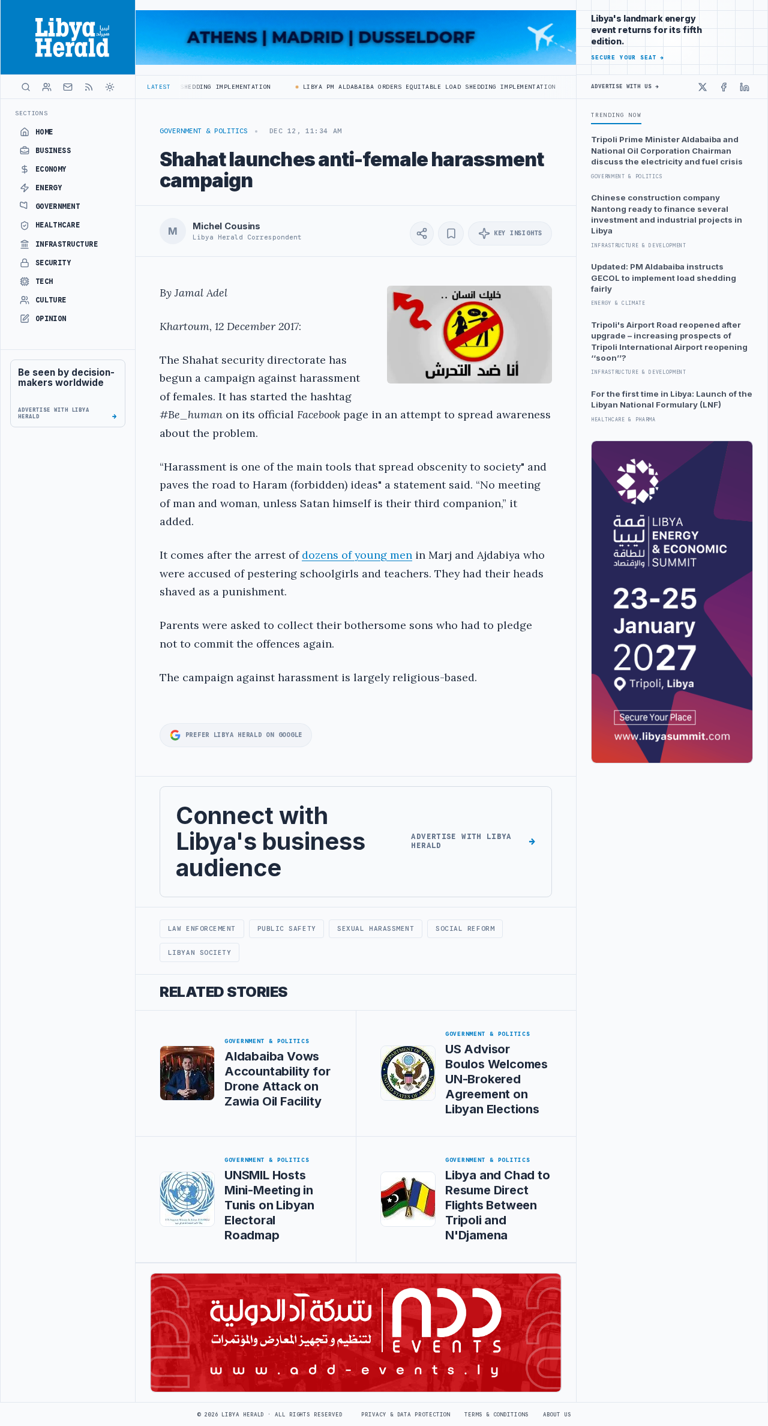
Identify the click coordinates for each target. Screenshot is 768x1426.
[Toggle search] (25, 87)
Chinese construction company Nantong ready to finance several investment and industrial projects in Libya (666, 214)
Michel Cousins (226, 226)
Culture (51, 300)
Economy (51, 169)
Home (44, 132)
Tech (44, 281)
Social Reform (465, 928)
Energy (48, 188)
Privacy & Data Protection (405, 1414)
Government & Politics (204, 131)
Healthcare (57, 225)
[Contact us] (67, 87)
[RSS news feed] (88, 87)
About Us (557, 1414)
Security (53, 263)
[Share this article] (422, 233)
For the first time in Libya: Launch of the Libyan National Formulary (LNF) (671, 399)
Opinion (51, 318)
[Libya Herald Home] (68, 37)
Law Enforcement (202, 928)
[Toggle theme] (109, 87)
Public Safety (286, 928)
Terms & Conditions (496, 1414)
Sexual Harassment (375, 928)
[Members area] (46, 87)
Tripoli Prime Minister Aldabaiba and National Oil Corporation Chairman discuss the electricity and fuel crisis (667, 150)
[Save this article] (451, 233)
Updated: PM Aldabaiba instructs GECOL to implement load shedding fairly (663, 277)
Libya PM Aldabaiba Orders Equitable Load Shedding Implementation (413, 87)
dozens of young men (357, 555)
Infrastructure (66, 244)
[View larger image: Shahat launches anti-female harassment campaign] (469, 335)
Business (53, 150)
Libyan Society (200, 952)
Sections (31, 113)
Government (57, 206)
